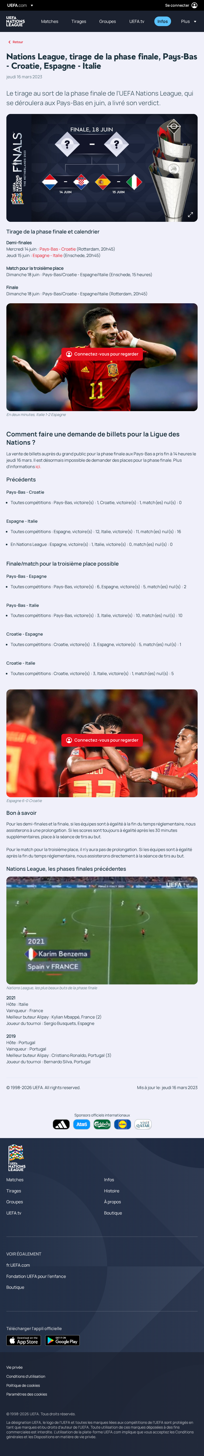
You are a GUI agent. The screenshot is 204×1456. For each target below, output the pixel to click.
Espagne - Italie (47, 255)
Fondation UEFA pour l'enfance (36, 1276)
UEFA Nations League (15, 21)
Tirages (13, 1191)
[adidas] (61, 1124)
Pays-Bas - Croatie (58, 249)
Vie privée (14, 1367)
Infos (109, 1180)
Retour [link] (18, 42)
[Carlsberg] (102, 1124)
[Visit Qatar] (143, 1124)
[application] (102, 930)
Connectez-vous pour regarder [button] (106, 354)
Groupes (14, 1202)
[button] (187, 21)
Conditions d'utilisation (25, 1376)
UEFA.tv (13, 1213)
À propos (112, 1202)
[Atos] (81, 1124)
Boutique (113, 1213)
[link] (50, 21)
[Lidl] (122, 1124)
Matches (14, 1180)
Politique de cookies (23, 1385)
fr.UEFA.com (18, 1265)
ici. (38, 466)
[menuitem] (50, 21)
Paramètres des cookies (26, 1394)
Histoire (111, 1191)
